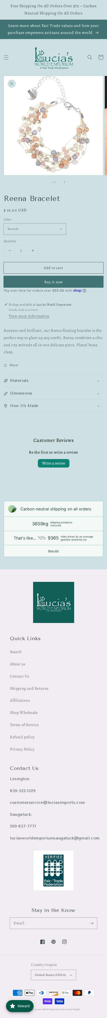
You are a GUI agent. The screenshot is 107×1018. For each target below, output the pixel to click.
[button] (6, 57)
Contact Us (19, 676)
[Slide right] (64, 182)
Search (16, 652)
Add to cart (53, 267)
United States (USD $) (50, 975)
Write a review (53, 463)
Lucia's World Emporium (47, 1009)
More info (53, 550)
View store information (29, 316)
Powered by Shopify (70, 1009)
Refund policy (22, 737)
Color (7, 219)
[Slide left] (42, 182)
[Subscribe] (91, 923)
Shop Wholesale (24, 712)
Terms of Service (24, 725)
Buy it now (53, 281)
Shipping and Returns (29, 688)
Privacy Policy (22, 749)
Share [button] (13, 365)
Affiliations (20, 700)
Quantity (10, 241)
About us (17, 664)
